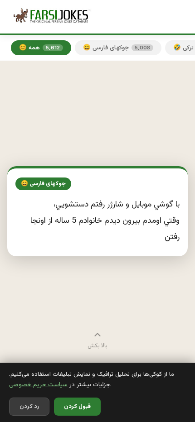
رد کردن (29, 406)
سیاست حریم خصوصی (38, 384)
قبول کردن (77, 406)
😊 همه (39, 48)
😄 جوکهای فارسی (116, 48)
